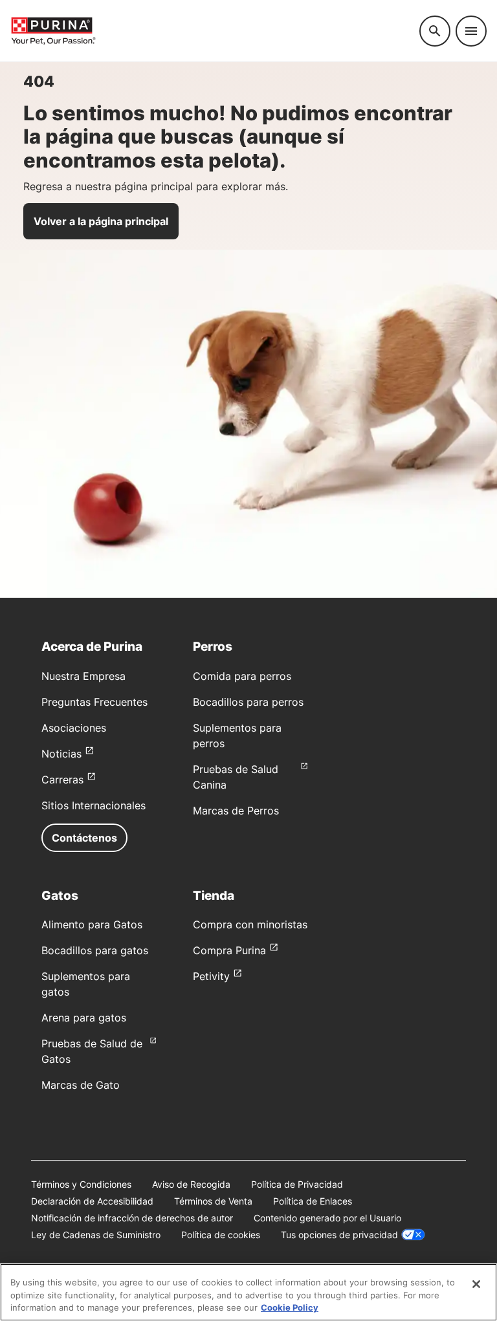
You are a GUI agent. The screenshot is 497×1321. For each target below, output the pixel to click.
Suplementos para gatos (85, 984)
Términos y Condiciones (81, 1184)
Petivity (211, 976)
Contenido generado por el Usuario (327, 1217)
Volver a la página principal (101, 221)
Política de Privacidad (297, 1184)
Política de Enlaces (312, 1200)
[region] (248, 1292)
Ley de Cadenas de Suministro (95, 1234)
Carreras (62, 779)
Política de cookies (220, 1234)
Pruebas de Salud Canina (235, 777)
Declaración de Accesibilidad (92, 1200)
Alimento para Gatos (91, 924)
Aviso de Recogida (191, 1184)
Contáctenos (84, 837)
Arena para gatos (83, 1017)
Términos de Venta (213, 1200)
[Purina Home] (209, 30)
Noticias (61, 753)
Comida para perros (242, 676)
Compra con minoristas (250, 924)
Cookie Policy (289, 1307)
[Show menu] (471, 31)
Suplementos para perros (237, 735)
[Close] (476, 1284)
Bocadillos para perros (248, 701)
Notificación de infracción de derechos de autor (132, 1217)
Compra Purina (229, 950)
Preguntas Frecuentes (94, 701)
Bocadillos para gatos (94, 950)
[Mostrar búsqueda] (434, 31)
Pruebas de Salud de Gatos (91, 1051)
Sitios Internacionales (93, 805)
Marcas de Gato (80, 1084)
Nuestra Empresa (83, 676)
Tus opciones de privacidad (339, 1234)
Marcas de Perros (236, 810)
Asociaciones (73, 727)
